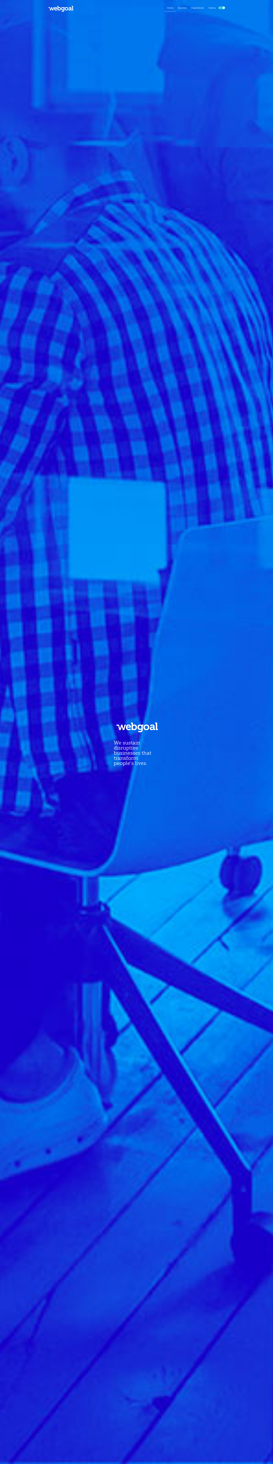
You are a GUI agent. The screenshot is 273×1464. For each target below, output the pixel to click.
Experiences (197, 8)
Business (182, 8)
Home (170, 8)
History (212, 8)
